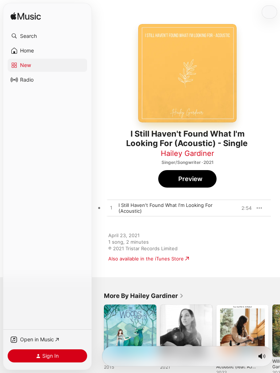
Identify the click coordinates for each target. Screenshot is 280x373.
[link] (144, 296)
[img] (26, 16)
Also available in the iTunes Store (146, 259)
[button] (47, 36)
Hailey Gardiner (187, 153)
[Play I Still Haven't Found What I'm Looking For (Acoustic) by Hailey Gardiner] (111, 208)
